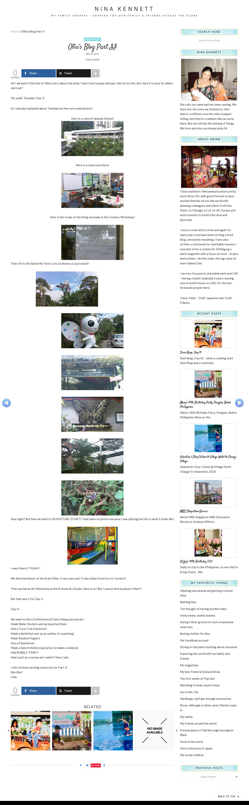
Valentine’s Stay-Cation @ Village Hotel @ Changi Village (208, 459)
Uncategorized (92, 39)
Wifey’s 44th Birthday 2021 (196, 561)
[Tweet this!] (87, 765)
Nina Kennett (124, 8)
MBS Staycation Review (194, 511)
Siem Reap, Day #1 (190, 352)
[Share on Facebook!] (81, 765)
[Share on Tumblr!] (104, 765)
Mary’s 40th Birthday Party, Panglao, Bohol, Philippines (205, 404)
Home (14, 31)
